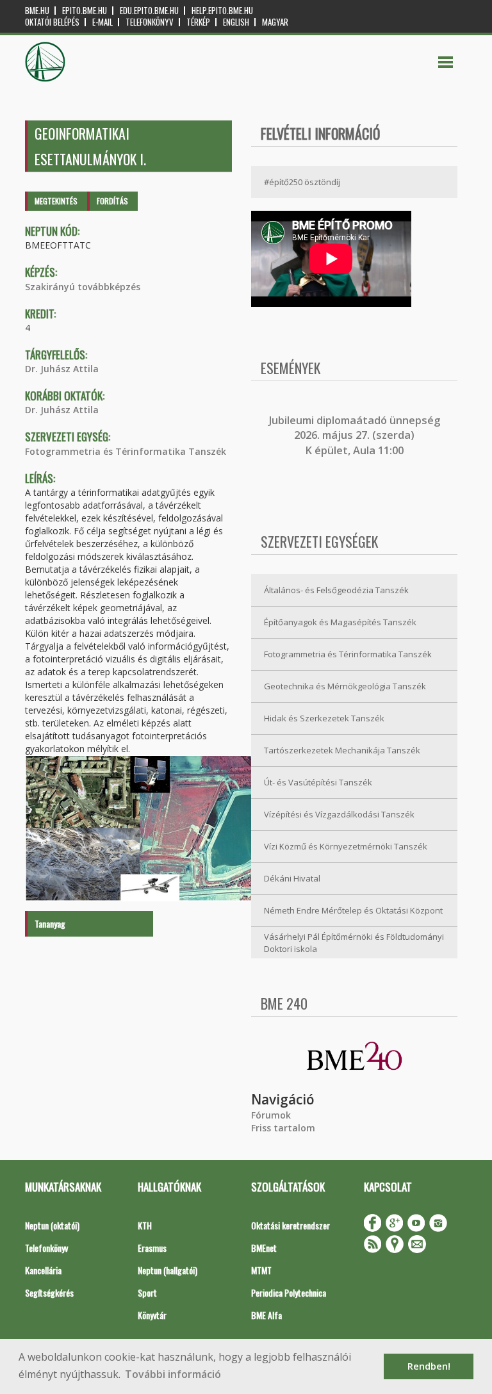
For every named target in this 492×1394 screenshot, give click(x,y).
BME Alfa (266, 1315)
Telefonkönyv (150, 22)
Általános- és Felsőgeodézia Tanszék (336, 590)
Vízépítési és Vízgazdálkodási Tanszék (339, 814)
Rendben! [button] (428, 1366)
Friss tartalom (283, 1128)
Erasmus (152, 1247)
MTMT (261, 1270)
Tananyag (50, 923)
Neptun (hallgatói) (167, 1270)
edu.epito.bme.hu (149, 10)
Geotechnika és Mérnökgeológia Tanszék (345, 686)
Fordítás (112, 200)
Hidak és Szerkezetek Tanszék (324, 718)
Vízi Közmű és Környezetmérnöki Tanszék (345, 846)
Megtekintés (56, 200)
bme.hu (37, 10)
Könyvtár (152, 1315)
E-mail (102, 22)
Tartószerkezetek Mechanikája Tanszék (342, 750)
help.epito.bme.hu (222, 10)
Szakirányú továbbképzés (82, 287)
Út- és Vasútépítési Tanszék (318, 782)
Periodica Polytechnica (288, 1292)
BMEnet (264, 1247)
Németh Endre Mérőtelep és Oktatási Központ (353, 910)
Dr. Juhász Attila (62, 369)
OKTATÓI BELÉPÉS (52, 22)
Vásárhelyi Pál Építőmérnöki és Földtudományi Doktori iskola (354, 943)
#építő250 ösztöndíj (302, 182)
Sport (147, 1292)
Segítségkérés (49, 1292)
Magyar (275, 22)
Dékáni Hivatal (292, 878)
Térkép (198, 22)
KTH (145, 1225)
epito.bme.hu (84, 10)
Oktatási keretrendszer (290, 1225)
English (236, 22)
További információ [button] (173, 1374)
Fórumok (271, 1115)
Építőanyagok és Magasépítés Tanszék (340, 622)
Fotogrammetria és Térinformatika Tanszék (125, 451)
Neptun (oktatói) (52, 1225)
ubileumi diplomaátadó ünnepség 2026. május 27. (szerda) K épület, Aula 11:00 (356, 435)
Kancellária (43, 1270)
